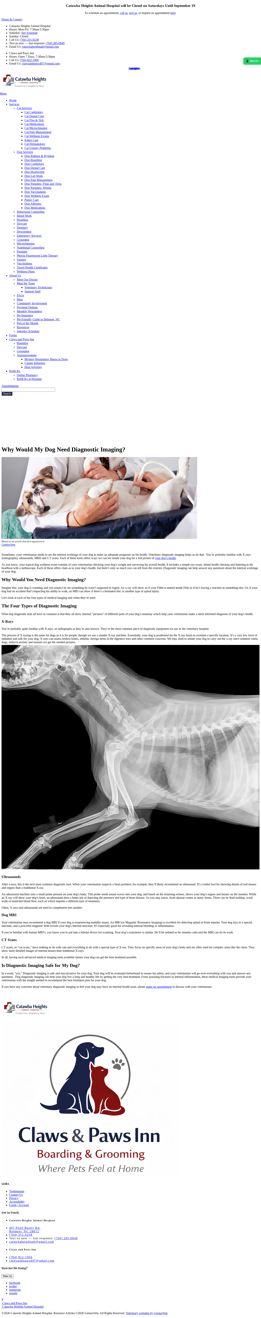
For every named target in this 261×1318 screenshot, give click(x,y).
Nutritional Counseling (30, 247)
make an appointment (159, 986)
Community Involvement (32, 303)
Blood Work (24, 215)
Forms (13, 335)
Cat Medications (34, 124)
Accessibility (17, 1201)
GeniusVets (8, 544)
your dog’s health (165, 558)
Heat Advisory (33, 367)
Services (14, 104)
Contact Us (16, 1194)
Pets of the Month (27, 323)
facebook (14, 1282)
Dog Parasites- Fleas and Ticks (43, 183)
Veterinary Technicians (38, 287)
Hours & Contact (12, 19)
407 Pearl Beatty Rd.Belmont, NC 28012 (25, 1229)
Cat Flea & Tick (34, 120)
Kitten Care (31, 140)
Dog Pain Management (38, 180)
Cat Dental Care (34, 116)
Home (13, 100)
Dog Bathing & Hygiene (39, 156)
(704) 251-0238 (29, 39)
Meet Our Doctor (27, 279)
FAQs (20, 295)
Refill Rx (14, 371)
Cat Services (24, 108)
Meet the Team (26, 283)
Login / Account (19, 1205)
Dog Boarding (33, 160)
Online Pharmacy (27, 375)
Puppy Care (31, 200)
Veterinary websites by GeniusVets (147, 1313)
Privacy (13, 1198)
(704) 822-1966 (29, 60)
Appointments (10, 385)
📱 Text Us (252, 61)
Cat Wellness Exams (36, 136)
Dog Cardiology (34, 163)
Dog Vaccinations (35, 191)
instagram (15, 1289)
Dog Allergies (32, 203)
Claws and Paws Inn (21, 339)
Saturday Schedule (28, 331)
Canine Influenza (34, 363)
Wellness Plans (26, 271)
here (173, 13)
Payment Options (27, 307)
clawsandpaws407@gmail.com (41, 63)
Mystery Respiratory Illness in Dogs (46, 359)
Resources (23, 327)
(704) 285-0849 (55, 43)
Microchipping (26, 243)
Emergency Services (29, 235)
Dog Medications (34, 207)
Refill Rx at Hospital (29, 379)
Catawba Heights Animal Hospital (23, 1306)
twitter (13, 1286)
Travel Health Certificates (32, 267)
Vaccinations (24, 263)
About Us (15, 275)
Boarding (22, 219)
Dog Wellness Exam (36, 195)
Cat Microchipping (35, 128)
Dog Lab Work (33, 176)
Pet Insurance (25, 315)
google (13, 1293)
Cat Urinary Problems (37, 148)
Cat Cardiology (33, 112)
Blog (20, 299)
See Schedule (29, 32)
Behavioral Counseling (31, 211)
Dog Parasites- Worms (37, 187)
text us (133, 13)
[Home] (25, 90)
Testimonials (16, 1191)
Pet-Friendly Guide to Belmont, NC (38, 319)
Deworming (24, 231)
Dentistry (22, 227)
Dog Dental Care (34, 168)
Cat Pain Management (37, 132)
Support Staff (32, 291)
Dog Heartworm (34, 172)
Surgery (21, 259)
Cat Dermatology (34, 144)
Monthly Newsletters (29, 311)
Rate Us (7, 1276)
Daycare (22, 223)
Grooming (23, 239)
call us (124, 13)
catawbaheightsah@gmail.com (40, 46)
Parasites (22, 251)
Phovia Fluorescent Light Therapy (37, 255)
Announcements (26, 355)
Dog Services (25, 152)
